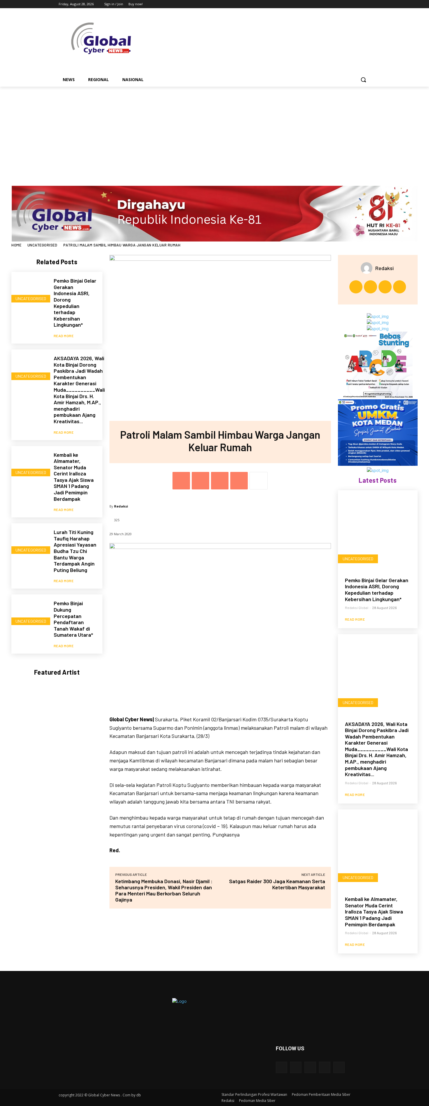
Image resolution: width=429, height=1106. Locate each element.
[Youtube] (367, 4)
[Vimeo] (358, 4)
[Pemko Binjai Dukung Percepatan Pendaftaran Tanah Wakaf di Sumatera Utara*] (29, 612)
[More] (259, 480)
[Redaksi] (368, 268)
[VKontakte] (339, 1067)
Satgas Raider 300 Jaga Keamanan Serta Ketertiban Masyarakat (277, 884)
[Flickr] (310, 1067)
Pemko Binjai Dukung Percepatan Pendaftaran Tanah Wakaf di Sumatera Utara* (73, 619)
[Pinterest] (220, 480)
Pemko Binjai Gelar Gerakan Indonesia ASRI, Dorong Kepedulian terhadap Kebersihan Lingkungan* (75, 302)
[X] (351, 4)
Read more (64, 335)
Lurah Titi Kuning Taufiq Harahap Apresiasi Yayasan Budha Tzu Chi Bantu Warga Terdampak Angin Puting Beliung (75, 551)
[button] (363, 80)
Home (16, 245)
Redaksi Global (356, 608)
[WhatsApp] (239, 480)
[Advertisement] (214, 130)
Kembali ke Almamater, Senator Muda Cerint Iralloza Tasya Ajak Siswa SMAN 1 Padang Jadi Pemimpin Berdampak (74, 477)
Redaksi (121, 506)
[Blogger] (281, 1067)
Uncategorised (42, 245)
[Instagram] (342, 4)
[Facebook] (334, 4)
